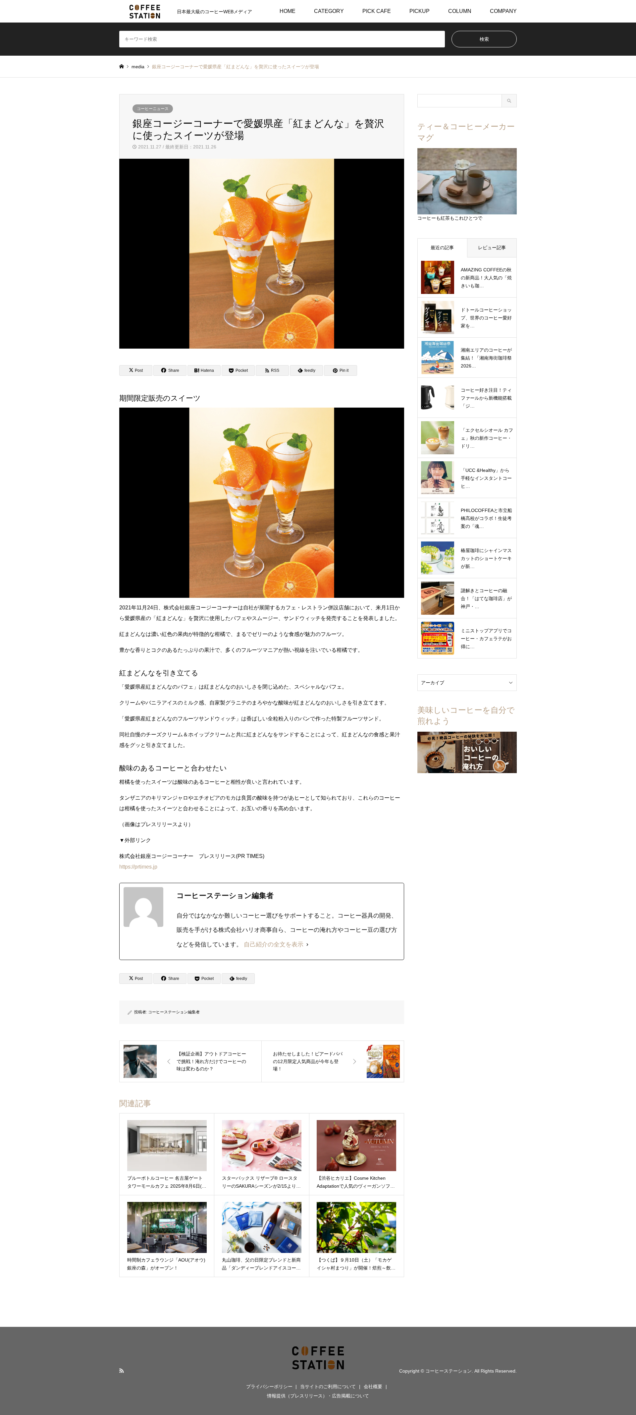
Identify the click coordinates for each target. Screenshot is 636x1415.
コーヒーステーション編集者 (174, 1012)
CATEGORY (329, 11)
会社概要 (373, 1386)
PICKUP (419, 11)
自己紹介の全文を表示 (273, 944)
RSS (121, 1370)
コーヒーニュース (153, 108)
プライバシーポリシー (269, 1386)
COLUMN (459, 11)
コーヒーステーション (448, 1370)
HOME (287, 11)
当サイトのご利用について (328, 1386)
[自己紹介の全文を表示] (307, 944)
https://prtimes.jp (138, 867)
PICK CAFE (376, 11)
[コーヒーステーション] (318, 1370)
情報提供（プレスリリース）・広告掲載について (318, 1395)
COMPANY (503, 11)
